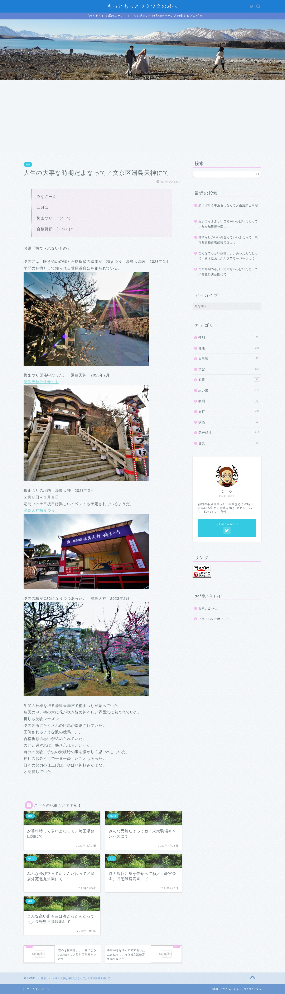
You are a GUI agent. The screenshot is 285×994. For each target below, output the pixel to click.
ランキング (162, 148)
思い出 (228, 390)
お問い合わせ (241, 148)
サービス (122, 148)
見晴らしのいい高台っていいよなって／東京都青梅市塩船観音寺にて (228, 240)
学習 (228, 369)
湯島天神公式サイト (41, 382)
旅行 (228, 411)
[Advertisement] (142, 111)
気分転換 (228, 432)
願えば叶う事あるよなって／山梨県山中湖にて (228, 208)
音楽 (228, 443)
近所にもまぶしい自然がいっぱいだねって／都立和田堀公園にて (228, 224)
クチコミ (202, 148)
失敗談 (228, 358)
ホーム (43, 148)
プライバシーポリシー (214, 618)
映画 (228, 422)
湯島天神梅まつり (39, 510)
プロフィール (83, 148)
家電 (228, 379)
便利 (228, 337)
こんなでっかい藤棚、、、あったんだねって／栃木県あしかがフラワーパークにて (228, 256)
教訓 (228, 401)
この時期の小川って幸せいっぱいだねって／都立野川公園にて (228, 272)
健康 (28, 164)
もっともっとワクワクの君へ (142, 6)
